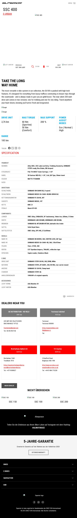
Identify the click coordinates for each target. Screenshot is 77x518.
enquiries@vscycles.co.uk (50, 367)
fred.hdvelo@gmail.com (11, 328)
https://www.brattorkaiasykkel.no (14, 365)
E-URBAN (7, 13)
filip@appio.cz (46, 330)
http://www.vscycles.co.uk (50, 365)
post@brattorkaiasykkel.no (12, 367)
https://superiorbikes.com (50, 328)
